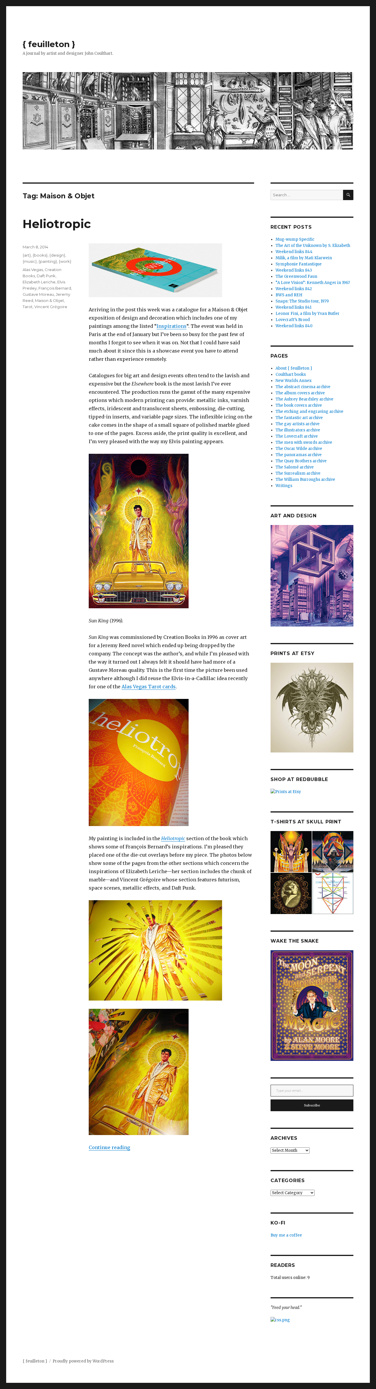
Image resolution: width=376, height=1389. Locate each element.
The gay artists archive (298, 423)
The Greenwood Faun (296, 276)
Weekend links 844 (294, 251)
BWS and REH (289, 295)
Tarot (28, 306)
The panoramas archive (299, 454)
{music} (30, 261)
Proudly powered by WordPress (83, 1361)
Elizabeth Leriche (39, 282)
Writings (284, 485)
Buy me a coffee (286, 1235)
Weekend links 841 (293, 307)
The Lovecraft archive (297, 436)
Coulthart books (291, 374)
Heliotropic (57, 224)
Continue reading (109, 1147)
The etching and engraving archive (309, 411)
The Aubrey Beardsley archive (304, 399)
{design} (57, 255)
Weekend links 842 (294, 288)
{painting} (47, 261)
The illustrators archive (298, 430)
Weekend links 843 (294, 270)
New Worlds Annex (294, 380)
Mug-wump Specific (295, 239)
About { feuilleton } (294, 368)
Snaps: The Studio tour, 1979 (302, 301)
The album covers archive (300, 393)
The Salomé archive (295, 467)
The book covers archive (299, 405)
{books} (40, 255)
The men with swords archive (304, 442)
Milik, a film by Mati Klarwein (304, 257)
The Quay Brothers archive (301, 460)
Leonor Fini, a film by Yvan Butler (308, 313)
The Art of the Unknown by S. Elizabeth (313, 245)
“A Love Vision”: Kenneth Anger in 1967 (313, 282)
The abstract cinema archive (303, 386)
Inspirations (172, 326)
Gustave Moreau (38, 294)
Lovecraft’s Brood (293, 319)
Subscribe (312, 1105)
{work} (65, 261)
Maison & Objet (49, 300)
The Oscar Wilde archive (299, 448)
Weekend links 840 (294, 325)
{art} (27, 255)
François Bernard (54, 288)
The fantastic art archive (299, 417)
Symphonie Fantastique (299, 264)
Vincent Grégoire (50, 306)
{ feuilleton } (49, 44)
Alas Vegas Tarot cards (149, 686)
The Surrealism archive (298, 473)
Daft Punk (46, 275)
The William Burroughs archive (305, 479)
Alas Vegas (33, 269)
